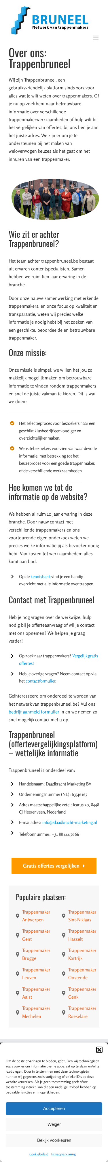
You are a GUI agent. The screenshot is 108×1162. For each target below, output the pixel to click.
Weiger (54, 1124)
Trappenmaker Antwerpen (36, 916)
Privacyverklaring (63, 1154)
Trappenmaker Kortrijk (82, 954)
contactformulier (40, 681)
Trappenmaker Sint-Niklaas (82, 916)
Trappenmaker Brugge (36, 954)
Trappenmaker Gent (36, 935)
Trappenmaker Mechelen (36, 1012)
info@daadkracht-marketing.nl (69, 822)
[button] (99, 1050)
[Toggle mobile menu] (96, 38)
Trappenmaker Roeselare (82, 1012)
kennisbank (40, 576)
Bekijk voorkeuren (54, 1140)
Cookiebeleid (38, 1154)
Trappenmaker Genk (82, 993)
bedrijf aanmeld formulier (34, 712)
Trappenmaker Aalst (36, 993)
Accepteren (54, 1108)
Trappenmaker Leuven (36, 973)
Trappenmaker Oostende (82, 973)
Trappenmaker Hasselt (82, 935)
